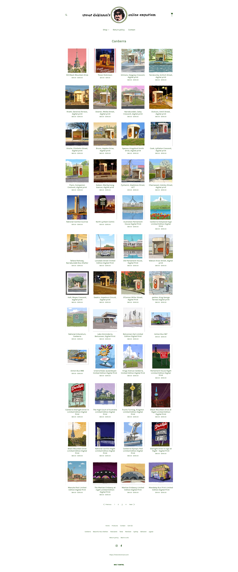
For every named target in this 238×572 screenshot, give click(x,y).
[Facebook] (121, 545)
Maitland (128, 532)
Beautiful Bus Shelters (100, 532)
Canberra (88, 532)
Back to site (125, 537)
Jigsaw (151, 532)
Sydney (135, 532)
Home (108, 526)
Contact (131, 30)
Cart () (130, 526)
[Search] (66, 15)
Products (115, 526)
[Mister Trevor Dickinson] (119, 15)
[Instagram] (116, 545)
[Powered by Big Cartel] (119, 564)
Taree (121, 532)
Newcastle (113, 532)
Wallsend (143, 532)
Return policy (119, 30)
